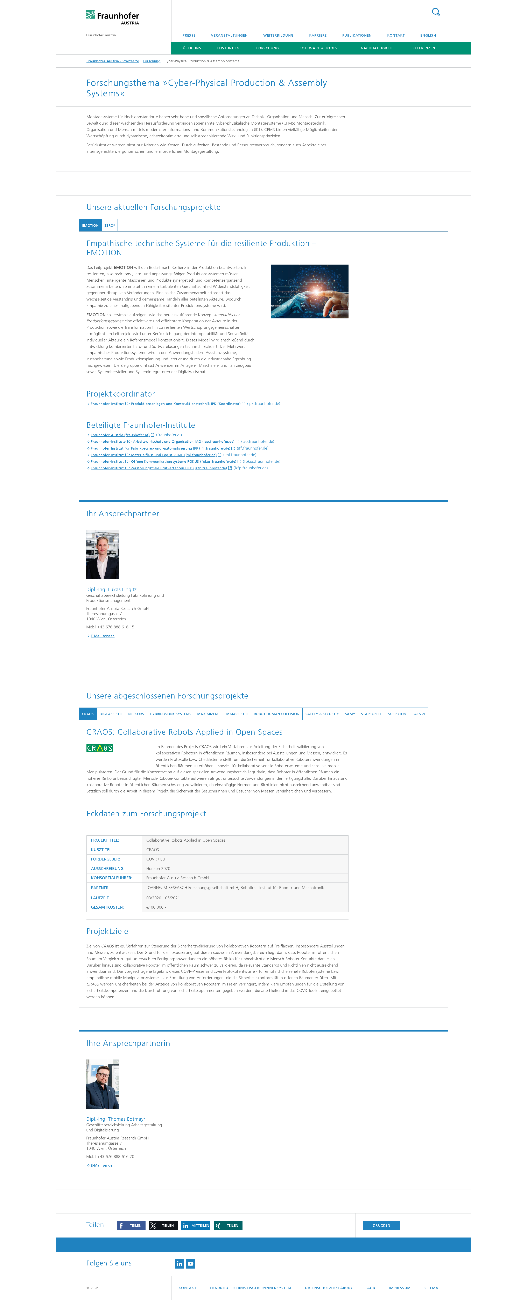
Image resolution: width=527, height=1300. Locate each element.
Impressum (400, 1288)
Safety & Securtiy (322, 714)
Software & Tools (318, 48)
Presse (189, 35)
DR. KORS (136, 714)
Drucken (381, 1225)
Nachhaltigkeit (377, 48)
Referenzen (424, 48)
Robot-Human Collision (277, 714)
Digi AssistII (111, 714)
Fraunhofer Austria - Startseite (112, 61)
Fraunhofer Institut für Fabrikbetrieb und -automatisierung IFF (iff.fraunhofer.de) (160, 448)
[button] (131, 1225)
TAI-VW (418, 714)
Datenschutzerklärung (329, 1288)
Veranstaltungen (229, 35)
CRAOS (88, 714)
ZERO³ (110, 225)
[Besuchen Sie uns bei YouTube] (190, 1264)
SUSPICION (397, 714)
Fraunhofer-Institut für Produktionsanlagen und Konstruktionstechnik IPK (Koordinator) (166, 404)
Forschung (267, 48)
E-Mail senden (102, 636)
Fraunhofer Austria (101, 35)
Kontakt (396, 35)
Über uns (192, 48)
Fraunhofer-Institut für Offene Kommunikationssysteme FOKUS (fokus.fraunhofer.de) (164, 461)
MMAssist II (237, 714)
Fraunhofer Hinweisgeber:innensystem (250, 1288)
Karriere (318, 35)
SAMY (350, 714)
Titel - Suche (436, 12)
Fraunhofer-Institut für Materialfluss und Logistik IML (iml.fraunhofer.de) (154, 455)
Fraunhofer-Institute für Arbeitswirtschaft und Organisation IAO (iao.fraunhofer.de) (163, 442)
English (428, 35)
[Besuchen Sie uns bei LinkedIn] (179, 1264)
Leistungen (228, 48)
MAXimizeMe (208, 714)
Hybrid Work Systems (170, 714)
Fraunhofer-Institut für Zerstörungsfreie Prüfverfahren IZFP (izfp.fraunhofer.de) (159, 468)
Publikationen (357, 35)
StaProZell (371, 714)
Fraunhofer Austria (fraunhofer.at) (120, 435)
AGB (371, 1288)
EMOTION (90, 225)
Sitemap (432, 1288)
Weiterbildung (278, 35)
